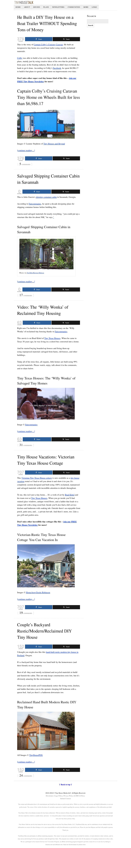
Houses (36, 7)
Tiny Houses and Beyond (54, 143)
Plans (46, 7)
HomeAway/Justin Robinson (38, 592)
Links (94, 7)
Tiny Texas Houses (52, 338)
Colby (19, 58)
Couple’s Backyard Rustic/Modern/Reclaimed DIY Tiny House (44, 631)
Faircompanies (35, 203)
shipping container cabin (46, 197)
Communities (74, 7)
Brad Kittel (69, 494)
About (27, 7)
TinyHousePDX (36, 755)
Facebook (57, 68)
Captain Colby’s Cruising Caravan (48, 44)
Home (18, 7)
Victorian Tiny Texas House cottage (36, 477)
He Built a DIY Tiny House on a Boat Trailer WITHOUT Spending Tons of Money (47, 23)
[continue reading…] (26, 150)
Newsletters (58, 7)
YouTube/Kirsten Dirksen (35, 273)
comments (24, 164)
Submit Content (65, 798)
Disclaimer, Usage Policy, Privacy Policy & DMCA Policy (65, 796)
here (84, 844)
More (85, 7)
